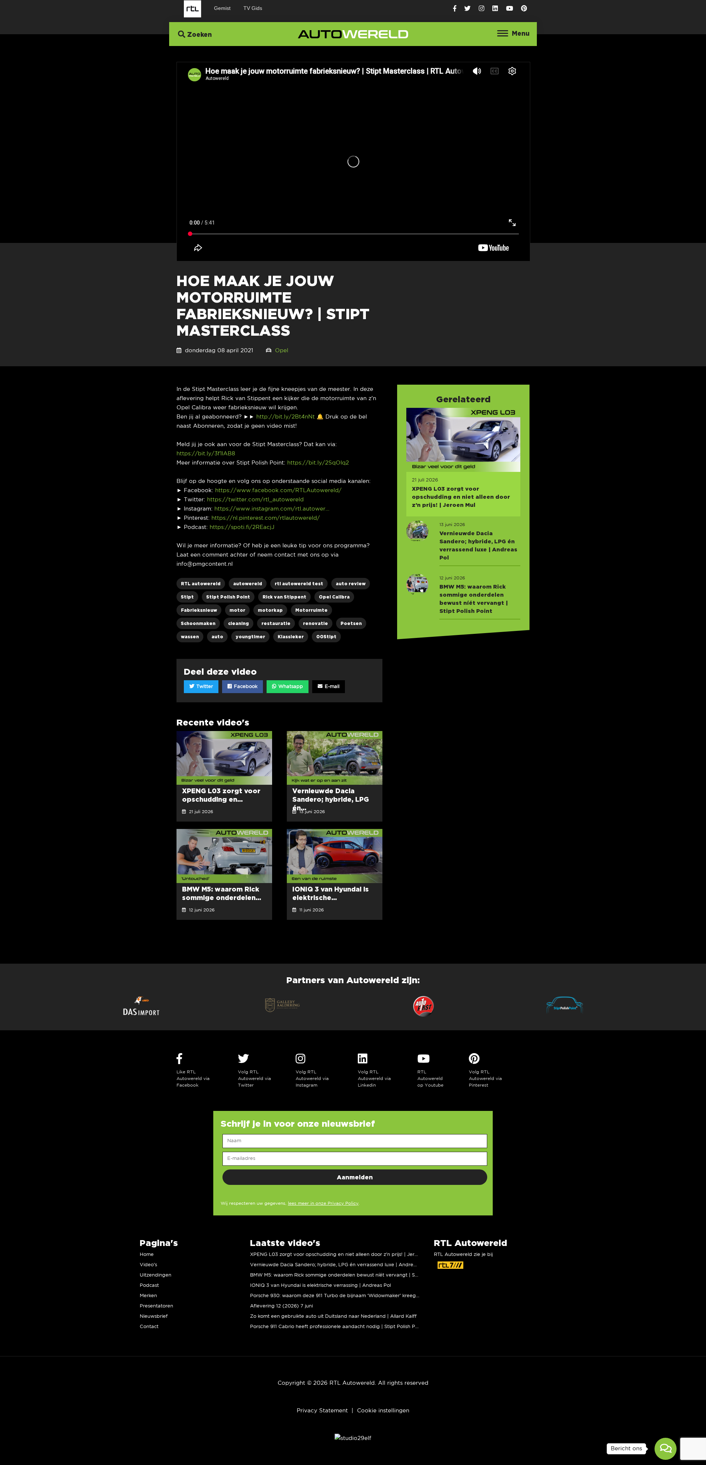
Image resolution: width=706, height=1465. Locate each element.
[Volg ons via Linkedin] (495, 8)
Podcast (149, 1286)
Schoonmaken (198, 623)
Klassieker (291, 636)
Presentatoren (156, 1306)
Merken (148, 1296)
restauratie (275, 623)
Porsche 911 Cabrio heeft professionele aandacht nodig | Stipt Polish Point (337, 1327)
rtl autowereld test (299, 583)
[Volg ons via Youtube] (509, 8)
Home (147, 1255)
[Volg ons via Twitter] (467, 8)
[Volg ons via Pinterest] (524, 8)
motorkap (270, 610)
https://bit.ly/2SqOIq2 (318, 462)
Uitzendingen (155, 1275)
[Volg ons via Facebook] (454, 8)
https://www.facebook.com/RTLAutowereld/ (278, 490)
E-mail (331, 687)
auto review (351, 583)
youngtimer (250, 636)
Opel (281, 350)
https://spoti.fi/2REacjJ (242, 527)
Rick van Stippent (284, 596)
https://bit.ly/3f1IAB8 (205, 453)
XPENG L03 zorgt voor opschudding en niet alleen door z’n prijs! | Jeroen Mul (341, 1255)
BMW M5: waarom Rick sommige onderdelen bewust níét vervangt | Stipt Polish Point (351, 1275)
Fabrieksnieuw (199, 610)
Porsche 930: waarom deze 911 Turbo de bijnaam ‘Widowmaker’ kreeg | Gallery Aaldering (355, 1296)
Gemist (222, 8)
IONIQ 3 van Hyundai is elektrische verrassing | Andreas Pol (320, 1286)
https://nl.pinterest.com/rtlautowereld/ (265, 518)
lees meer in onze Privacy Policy (323, 1203)
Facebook (244, 687)
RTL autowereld (201, 583)
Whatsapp (290, 687)
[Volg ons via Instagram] (481, 8)
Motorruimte (311, 610)
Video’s (148, 1265)
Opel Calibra (334, 596)
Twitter (204, 687)
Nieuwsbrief (154, 1316)
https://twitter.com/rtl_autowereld (255, 499)
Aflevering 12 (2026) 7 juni (281, 1306)
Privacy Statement (322, 1410)
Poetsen (351, 623)
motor (237, 610)
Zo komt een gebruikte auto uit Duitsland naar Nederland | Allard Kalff (333, 1316)
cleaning (238, 623)
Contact (149, 1327)
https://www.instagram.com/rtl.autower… (271, 508)
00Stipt (326, 636)
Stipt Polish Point (228, 596)
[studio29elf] (353, 1438)
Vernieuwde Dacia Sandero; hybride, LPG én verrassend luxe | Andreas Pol (338, 1265)
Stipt (187, 596)
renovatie (315, 623)
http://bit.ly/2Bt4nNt (285, 416)
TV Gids (252, 8)
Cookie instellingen (383, 1410)
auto (217, 636)
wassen (190, 636)
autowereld (247, 583)
